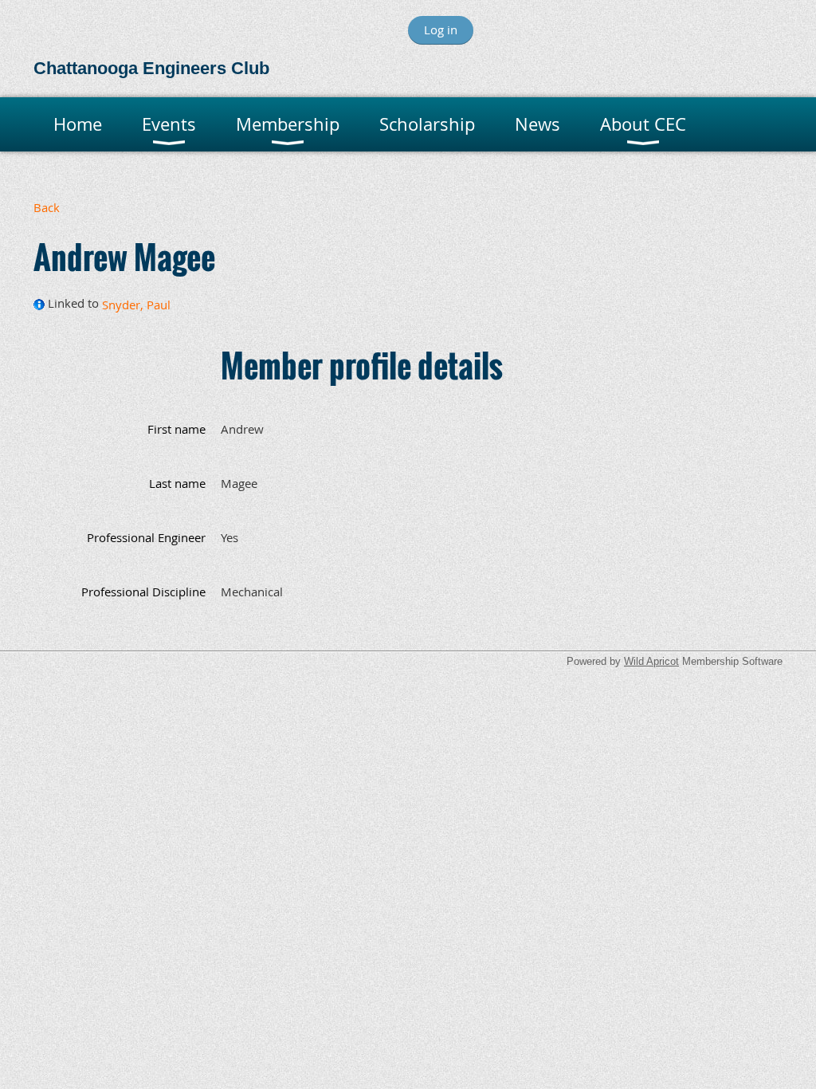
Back (46, 207)
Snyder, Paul (136, 305)
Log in (440, 29)
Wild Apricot (651, 661)
